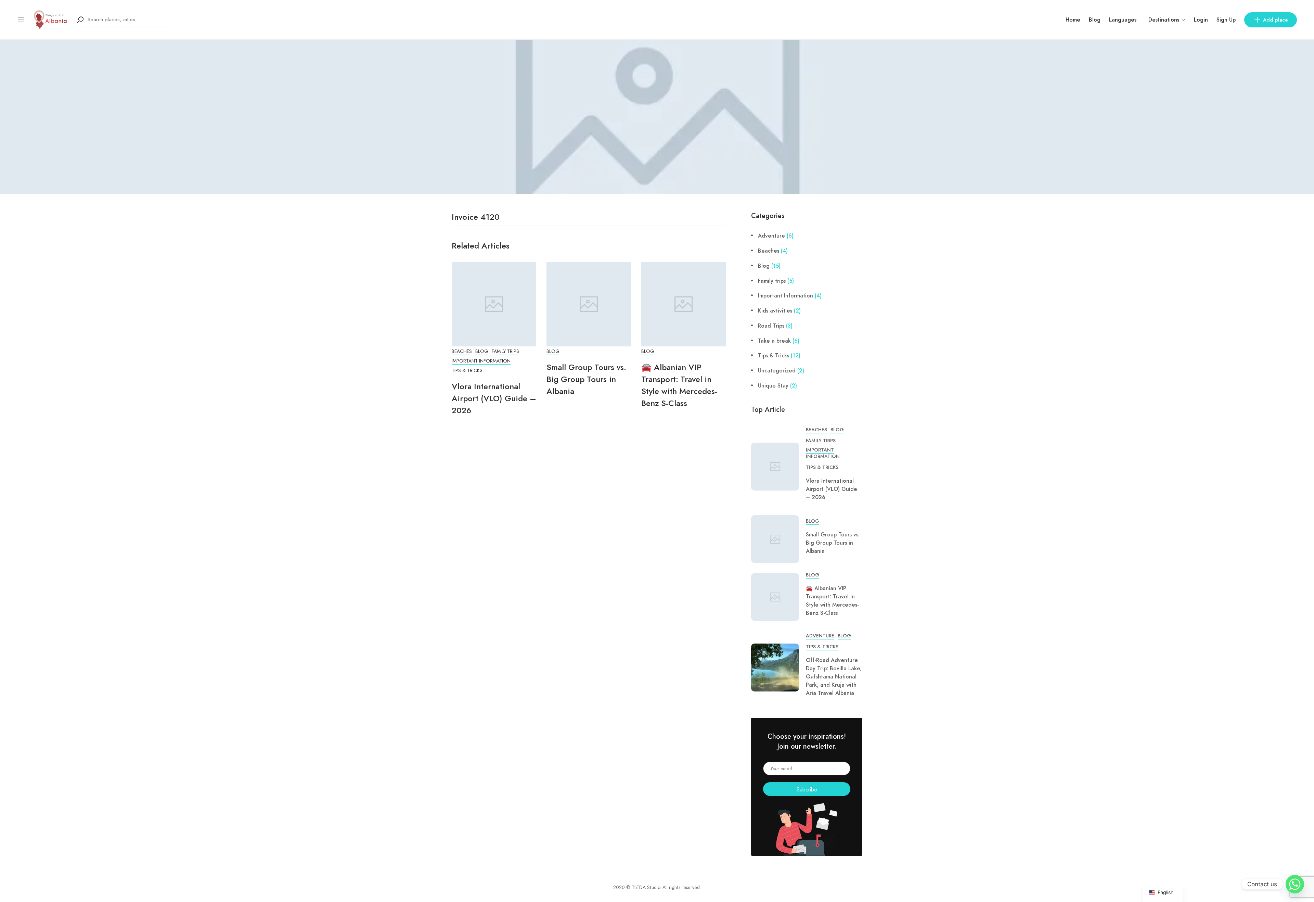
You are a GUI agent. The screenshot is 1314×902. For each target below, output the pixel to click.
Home (1073, 20)
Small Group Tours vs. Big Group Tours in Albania (586, 379)
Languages (1122, 20)
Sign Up (1226, 20)
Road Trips (771, 326)
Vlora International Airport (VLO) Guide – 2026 (494, 398)
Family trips (505, 351)
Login (1201, 20)
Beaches (462, 351)
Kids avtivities (775, 311)
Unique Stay (773, 386)
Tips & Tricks (467, 370)
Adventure (771, 236)
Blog (1094, 20)
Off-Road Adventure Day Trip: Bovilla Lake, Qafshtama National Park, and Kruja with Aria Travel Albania (834, 676)
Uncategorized (777, 370)
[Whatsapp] (1295, 884)
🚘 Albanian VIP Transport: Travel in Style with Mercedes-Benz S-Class (679, 385)
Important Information (481, 361)
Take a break (774, 341)
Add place (1275, 20)
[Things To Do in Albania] (50, 19)
